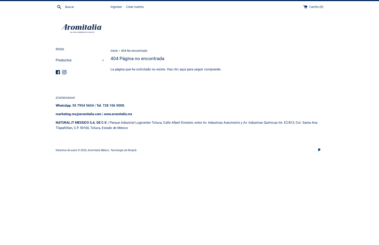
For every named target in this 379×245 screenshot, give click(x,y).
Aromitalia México (98, 150)
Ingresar (116, 7)
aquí (183, 69)
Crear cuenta (135, 7)
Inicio (60, 49)
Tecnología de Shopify (124, 150)
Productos (80, 60)
